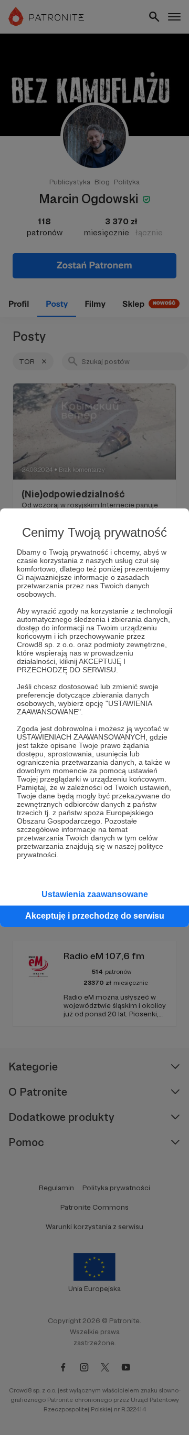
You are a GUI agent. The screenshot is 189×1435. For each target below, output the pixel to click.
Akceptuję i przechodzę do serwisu (94, 915)
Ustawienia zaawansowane (94, 894)
